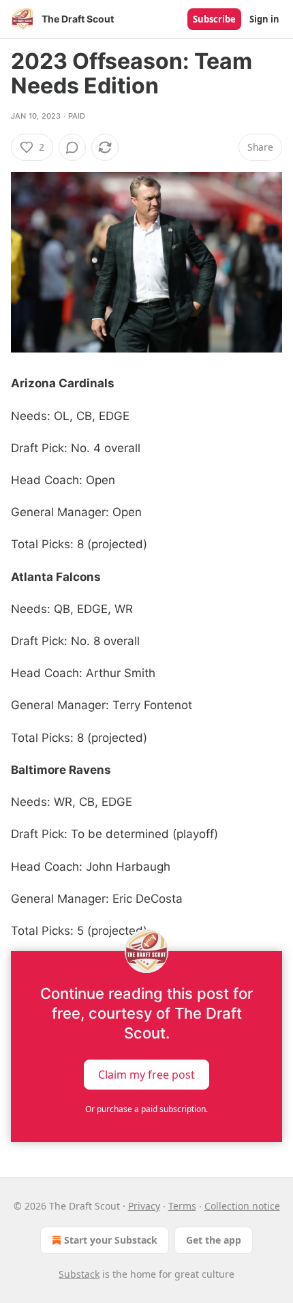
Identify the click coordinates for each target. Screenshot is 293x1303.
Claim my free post (146, 1074)
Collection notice (242, 1205)
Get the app (213, 1239)
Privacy (144, 1205)
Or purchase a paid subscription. (146, 1109)
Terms (182, 1205)
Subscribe (214, 19)
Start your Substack (110, 1239)
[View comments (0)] (72, 147)
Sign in (264, 19)
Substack (79, 1274)
